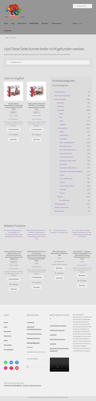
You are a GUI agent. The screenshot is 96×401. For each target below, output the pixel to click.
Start (7, 37)
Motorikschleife (60, 92)
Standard (62, 124)
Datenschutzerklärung (34, 334)
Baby (61, 114)
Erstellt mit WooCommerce (32, 385)
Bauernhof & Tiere (65, 146)
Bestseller (60, 103)
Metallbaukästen (60, 204)
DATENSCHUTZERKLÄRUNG (13, 385)
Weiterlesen (59, 268)
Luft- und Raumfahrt (66, 179)
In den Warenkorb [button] (13, 129)
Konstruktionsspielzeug (62, 96)
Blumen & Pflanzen (66, 153)
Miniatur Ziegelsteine (62, 207)
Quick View (13, 139)
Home (6, 23)
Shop (12, 23)
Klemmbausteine (60, 99)
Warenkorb (7, 331)
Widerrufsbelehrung (33, 338)
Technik (62, 193)
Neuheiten (60, 106)
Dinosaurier (63, 164)
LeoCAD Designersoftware (58, 326)
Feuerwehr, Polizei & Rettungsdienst (71, 171)
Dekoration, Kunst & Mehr (68, 161)
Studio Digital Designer (57, 330)
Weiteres (60, 197)
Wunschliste (8, 345)
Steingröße (7, 31)
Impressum (30, 322)
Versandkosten (14, 119)
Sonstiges (63, 189)
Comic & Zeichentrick (66, 157)
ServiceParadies (65, 200)
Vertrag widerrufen (33, 343)
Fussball (62, 182)
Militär (62, 132)
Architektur (63, 139)
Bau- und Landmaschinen (68, 150)
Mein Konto (7, 336)
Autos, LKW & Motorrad (67, 143)
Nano (61, 121)
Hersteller (53, 335)
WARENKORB (34, 23)
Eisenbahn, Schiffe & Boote (68, 168)
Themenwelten (56, 23)
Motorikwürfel (59, 211)
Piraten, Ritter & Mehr (67, 186)
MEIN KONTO (22, 23)
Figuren (62, 175)
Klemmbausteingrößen (57, 339)
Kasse (6, 340)
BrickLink (53, 344)
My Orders (45, 23)
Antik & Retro (64, 135)
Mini (61, 117)
